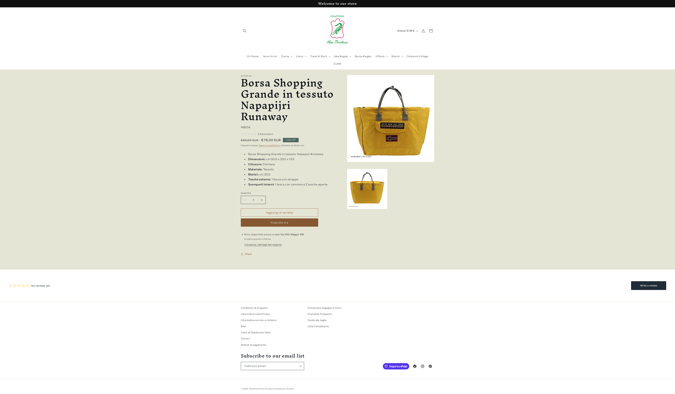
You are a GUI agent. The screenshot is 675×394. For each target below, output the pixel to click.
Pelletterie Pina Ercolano (261, 389)
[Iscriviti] (300, 366)
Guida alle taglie (317, 320)
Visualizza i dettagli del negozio (263, 244)
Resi (243, 326)
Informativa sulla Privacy (255, 314)
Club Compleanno (318, 326)
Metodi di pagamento (253, 344)
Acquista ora (279, 222)
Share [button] (248, 254)
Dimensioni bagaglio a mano (324, 307)
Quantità (246, 193)
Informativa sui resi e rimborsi (259, 320)
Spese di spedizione (269, 145)
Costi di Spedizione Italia (255, 332)
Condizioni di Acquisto (254, 307)
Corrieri (245, 338)
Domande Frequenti (320, 314)
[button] (245, 31)
